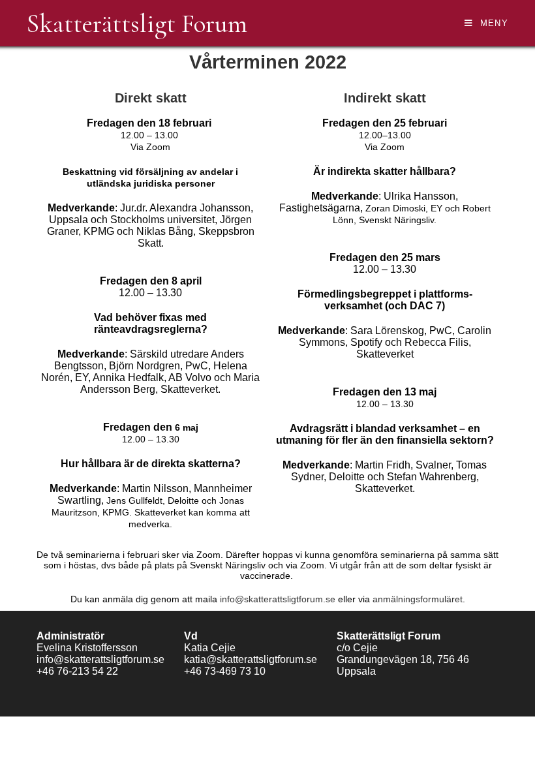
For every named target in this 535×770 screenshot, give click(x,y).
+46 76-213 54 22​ (77, 671)
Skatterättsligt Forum (137, 23)
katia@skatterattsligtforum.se (250, 659)
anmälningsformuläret (418, 599)
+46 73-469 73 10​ (225, 671)
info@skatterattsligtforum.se (277, 599)
